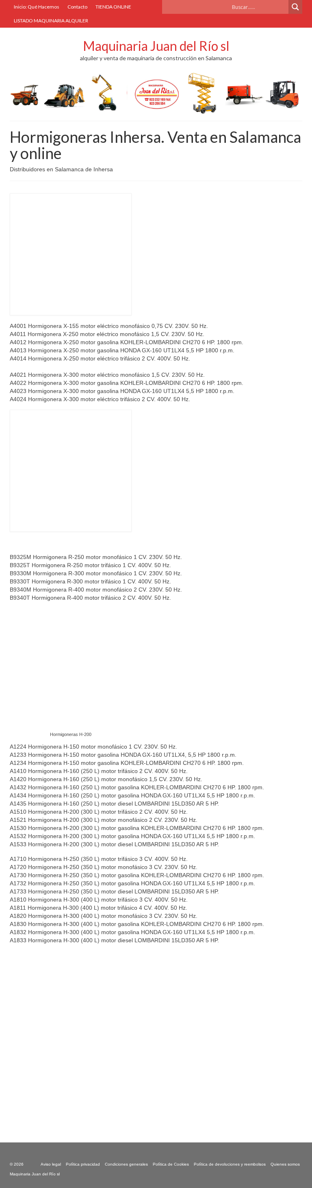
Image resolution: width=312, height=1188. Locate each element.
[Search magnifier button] (295, 7)
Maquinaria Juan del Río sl (156, 46)
